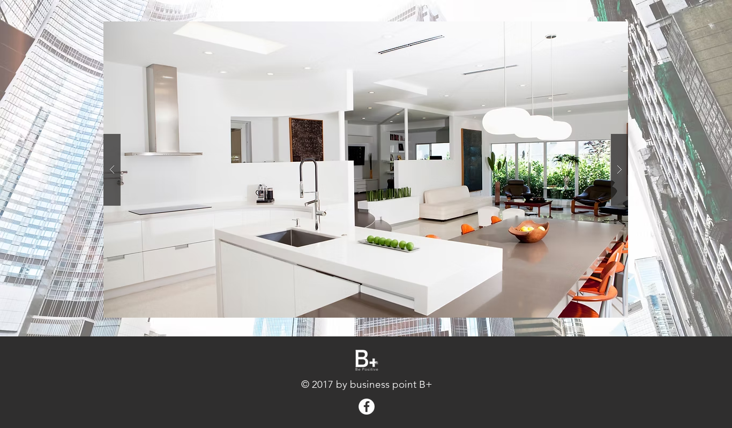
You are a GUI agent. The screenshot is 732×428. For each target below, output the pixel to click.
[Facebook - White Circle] (366, 407)
